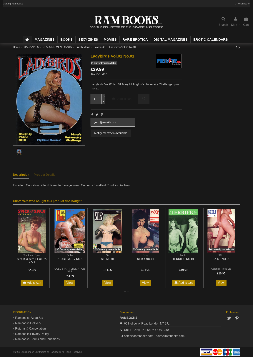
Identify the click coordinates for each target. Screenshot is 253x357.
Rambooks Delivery (28, 323)
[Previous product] (236, 47)
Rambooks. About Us (29, 317)
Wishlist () (243, 3)
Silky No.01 (145, 259)
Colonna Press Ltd (221, 268)
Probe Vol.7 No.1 (70, 259)
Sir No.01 (107, 259)
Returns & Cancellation (30, 328)
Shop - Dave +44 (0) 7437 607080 (146, 329)
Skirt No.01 (221, 259)
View (69, 282)
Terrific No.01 (183, 259)
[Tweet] (97, 114)
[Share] (92, 114)
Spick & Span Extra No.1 (32, 260)
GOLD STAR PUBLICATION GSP (69, 270)
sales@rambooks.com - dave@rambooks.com (154, 336)
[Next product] (239, 47)
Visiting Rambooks (13, 3)
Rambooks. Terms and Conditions (37, 339)
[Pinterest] (102, 114)
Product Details (44, 174)
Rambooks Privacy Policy (32, 333)
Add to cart (124, 98)
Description (21, 174)
